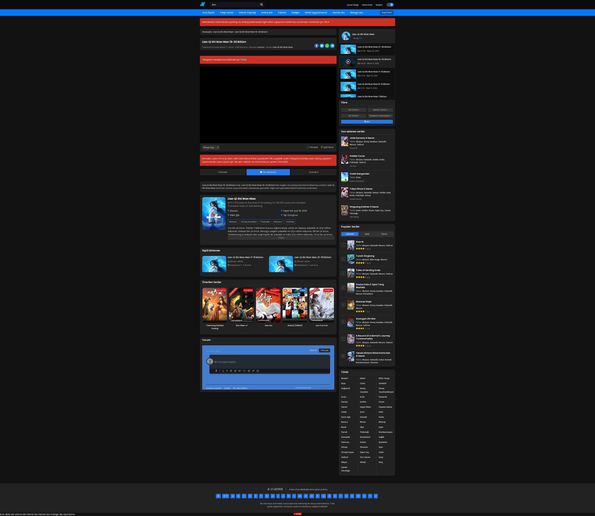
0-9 (226, 496)
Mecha (363, 422)
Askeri (362, 378)
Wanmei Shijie (363, 301)
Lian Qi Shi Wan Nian (283, 47)
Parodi (344, 432)
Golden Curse (357, 156)
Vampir (363, 462)
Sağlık (381, 437)
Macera (278, 221)
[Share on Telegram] (332, 46)
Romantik (345, 437)
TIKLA (326, 22)
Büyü (343, 383)
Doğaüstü (345, 388)
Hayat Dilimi (365, 407)
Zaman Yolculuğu (345, 469)
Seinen (368, 195)
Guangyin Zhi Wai (365, 318)
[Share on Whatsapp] (327, 46)
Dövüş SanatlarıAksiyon (386, 390)
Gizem (371, 210)
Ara (368, 121)
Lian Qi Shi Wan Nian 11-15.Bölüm (245, 257)
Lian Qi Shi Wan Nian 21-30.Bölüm (313, 257)
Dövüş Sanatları (249, 221)
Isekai (381, 360)
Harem (344, 407)
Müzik (343, 427)
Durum (379, 110)
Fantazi (375, 192)
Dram (358, 177)
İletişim (379, 4)
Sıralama (379, 115)
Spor (381, 447)
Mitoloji (382, 422)
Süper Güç (379, 210)
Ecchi (362, 397)
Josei (362, 412)
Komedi (388, 360)
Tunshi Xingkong (365, 256)
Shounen (374, 362)
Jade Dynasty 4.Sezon (362, 138)
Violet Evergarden (359, 173)
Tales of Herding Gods (368, 270)
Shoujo (344, 447)
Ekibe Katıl (367, 4)
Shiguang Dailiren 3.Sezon (364, 206)
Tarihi (381, 452)
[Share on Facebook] (316, 46)
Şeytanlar (383, 442)
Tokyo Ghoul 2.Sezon (361, 188)
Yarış (381, 462)
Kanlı (388, 192)
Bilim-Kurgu (375, 259)
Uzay (381, 457)
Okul (362, 427)
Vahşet (344, 462)
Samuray (345, 442)
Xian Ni (360, 241)
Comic (362, 383)
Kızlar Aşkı (345, 417)
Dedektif (382, 383)
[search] (261, 4)
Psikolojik (354, 162)
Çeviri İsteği (353, 4)
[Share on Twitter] (322, 46)
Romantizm (368, 294)
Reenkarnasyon (362, 362)
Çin (237, 215)
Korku (381, 159)
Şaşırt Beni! (386, 12)
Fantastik (265, 221)
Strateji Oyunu (347, 452)
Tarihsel (290, 221)
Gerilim (375, 159)
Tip (352, 115)
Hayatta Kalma (385, 407)
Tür (352, 110)
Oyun (381, 427)
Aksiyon (233, 221)
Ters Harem (365, 457)
